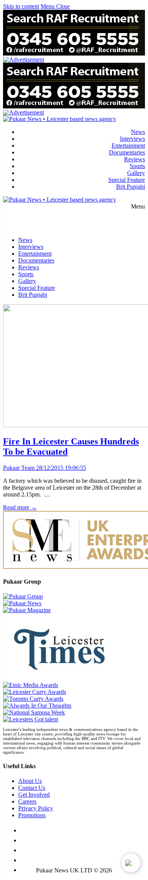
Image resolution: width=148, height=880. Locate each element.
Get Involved (34, 794)
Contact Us (31, 788)
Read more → (20, 507)
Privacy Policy (35, 808)
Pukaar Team (19, 468)
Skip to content (21, 6)
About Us (30, 781)
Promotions (32, 815)
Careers (27, 801)
